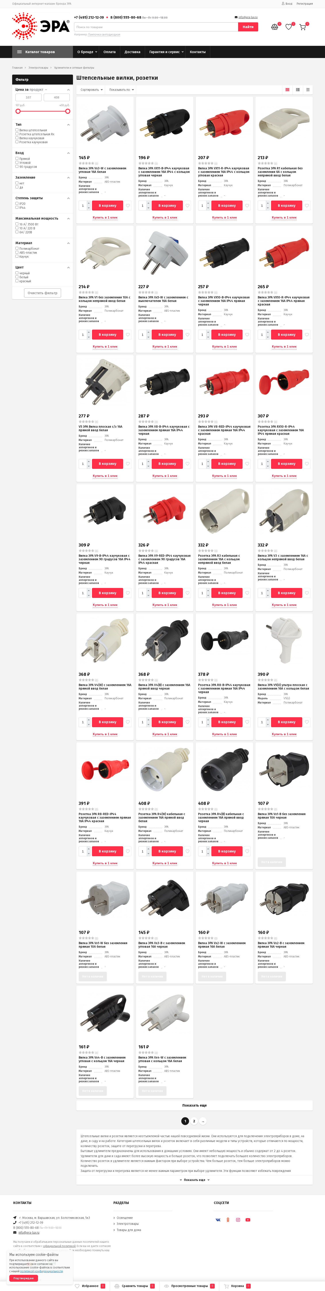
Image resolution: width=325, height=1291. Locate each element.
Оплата (109, 52)
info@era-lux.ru (248, 17)
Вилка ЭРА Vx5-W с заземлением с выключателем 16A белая (163, 299)
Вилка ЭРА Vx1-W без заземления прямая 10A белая (103, 945)
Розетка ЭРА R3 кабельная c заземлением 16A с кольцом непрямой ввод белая (219, 559)
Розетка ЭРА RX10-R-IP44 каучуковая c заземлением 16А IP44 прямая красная (281, 430)
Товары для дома (129, 1230)
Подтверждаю (23, 1278)
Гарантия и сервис (164, 52)
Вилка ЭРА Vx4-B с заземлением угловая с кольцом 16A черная (102, 1059)
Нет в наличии (271, 862)
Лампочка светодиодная (104, 34)
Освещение (125, 1218)
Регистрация (305, 3)
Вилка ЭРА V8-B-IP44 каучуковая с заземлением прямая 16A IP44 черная (163, 430)
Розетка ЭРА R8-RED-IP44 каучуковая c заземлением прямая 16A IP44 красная (105, 817)
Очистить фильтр (42, 293)
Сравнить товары (137, 1286)
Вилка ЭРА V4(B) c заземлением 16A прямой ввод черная (164, 686)
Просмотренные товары (192, 1286)
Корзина (240, 1286)
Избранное (93, 1286)
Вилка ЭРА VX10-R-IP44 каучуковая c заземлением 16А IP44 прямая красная (284, 301)
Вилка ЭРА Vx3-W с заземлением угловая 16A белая (102, 170)
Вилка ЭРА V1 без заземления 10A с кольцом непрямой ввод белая (104, 299)
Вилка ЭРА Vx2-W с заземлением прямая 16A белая (222, 945)
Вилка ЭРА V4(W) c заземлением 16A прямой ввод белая (105, 686)
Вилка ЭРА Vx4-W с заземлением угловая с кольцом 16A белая (162, 1059)
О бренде (85, 52)
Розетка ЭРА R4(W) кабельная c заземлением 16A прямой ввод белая (161, 817)
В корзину (107, 205)
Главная (17, 67)
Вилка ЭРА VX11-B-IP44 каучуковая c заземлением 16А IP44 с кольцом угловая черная (164, 171)
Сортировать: (90, 90)
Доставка (132, 52)
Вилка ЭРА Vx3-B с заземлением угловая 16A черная (161, 945)
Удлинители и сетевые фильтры (74, 67)
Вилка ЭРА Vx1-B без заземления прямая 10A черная (282, 815)
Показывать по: (119, 90)
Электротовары (38, 67)
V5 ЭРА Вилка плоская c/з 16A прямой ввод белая (100, 428)
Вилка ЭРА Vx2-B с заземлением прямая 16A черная (281, 945)
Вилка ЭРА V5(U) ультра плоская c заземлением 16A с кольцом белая (283, 686)
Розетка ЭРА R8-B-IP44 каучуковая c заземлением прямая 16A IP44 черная (224, 688)
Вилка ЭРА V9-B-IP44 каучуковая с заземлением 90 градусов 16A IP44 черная (104, 559)
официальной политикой (59, 1246)
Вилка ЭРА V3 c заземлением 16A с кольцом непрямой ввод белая (283, 557)
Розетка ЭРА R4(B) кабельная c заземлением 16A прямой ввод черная (221, 817)
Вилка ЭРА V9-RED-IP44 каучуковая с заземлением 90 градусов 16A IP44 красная (164, 559)
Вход (289, 3)
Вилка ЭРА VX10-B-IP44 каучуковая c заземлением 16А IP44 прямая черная (224, 301)
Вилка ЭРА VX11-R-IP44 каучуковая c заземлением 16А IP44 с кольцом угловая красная (223, 171)
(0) (96, 163)
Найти (248, 27)
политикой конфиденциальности (41, 1271)
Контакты (198, 52)
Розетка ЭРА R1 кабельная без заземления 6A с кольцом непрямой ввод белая (280, 171)
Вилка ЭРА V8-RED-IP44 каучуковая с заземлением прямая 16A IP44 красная (224, 430)
